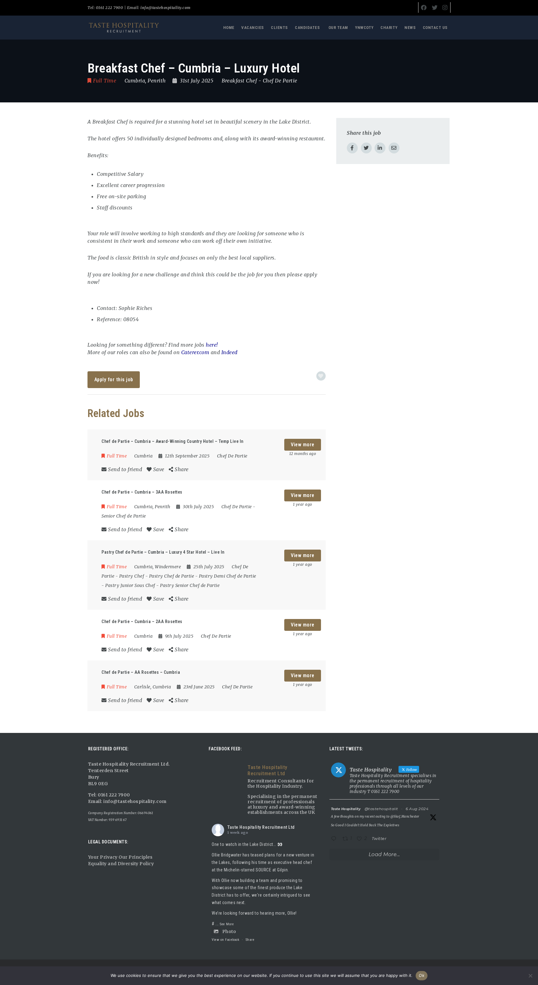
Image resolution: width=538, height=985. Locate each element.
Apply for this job (113, 379)
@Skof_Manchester (404, 816)
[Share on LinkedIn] (380, 148)
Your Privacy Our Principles (120, 857)
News (410, 27)
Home (228, 27)
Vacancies (252, 27)
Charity (389, 27)
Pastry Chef (131, 576)
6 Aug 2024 (417, 808)
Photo (229, 931)
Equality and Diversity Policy (121, 863)
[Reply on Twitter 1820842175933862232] (335, 839)
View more (302, 445)
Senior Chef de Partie (123, 516)
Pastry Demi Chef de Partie (227, 576)
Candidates (307, 27)
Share (250, 940)
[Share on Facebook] (352, 148)
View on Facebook (225, 940)
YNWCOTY (364, 27)
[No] (530, 976)
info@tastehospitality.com (165, 7)
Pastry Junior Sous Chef (130, 585)
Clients (279, 27)
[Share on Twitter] (366, 148)
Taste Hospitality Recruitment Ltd (261, 827)
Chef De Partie (280, 80)
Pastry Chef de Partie (171, 576)
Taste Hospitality (346, 809)
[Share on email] (394, 148)
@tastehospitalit (381, 808)
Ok (421, 975)
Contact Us (435, 27)
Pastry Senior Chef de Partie (189, 585)
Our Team (338, 27)
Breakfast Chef (239, 80)
